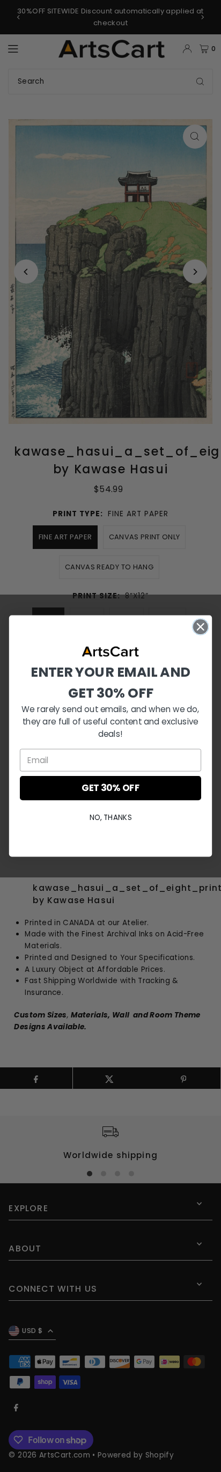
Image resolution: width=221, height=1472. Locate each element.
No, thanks (110, 817)
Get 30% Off (110, 788)
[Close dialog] (200, 626)
